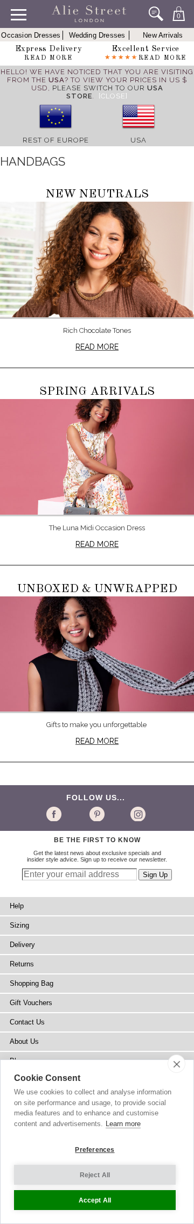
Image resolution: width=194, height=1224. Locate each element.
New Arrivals (163, 35)
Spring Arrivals (97, 391)
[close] (176, 1064)
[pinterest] (96, 813)
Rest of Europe (56, 140)
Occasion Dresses (30, 35)
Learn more (123, 1124)
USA (138, 140)
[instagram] (137, 813)
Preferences (94, 1150)
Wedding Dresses (97, 35)
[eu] (55, 132)
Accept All (95, 1200)
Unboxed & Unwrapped (97, 589)
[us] (138, 132)
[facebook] (56, 813)
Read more (97, 347)
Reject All (95, 1175)
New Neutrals (97, 194)
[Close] (113, 96)
